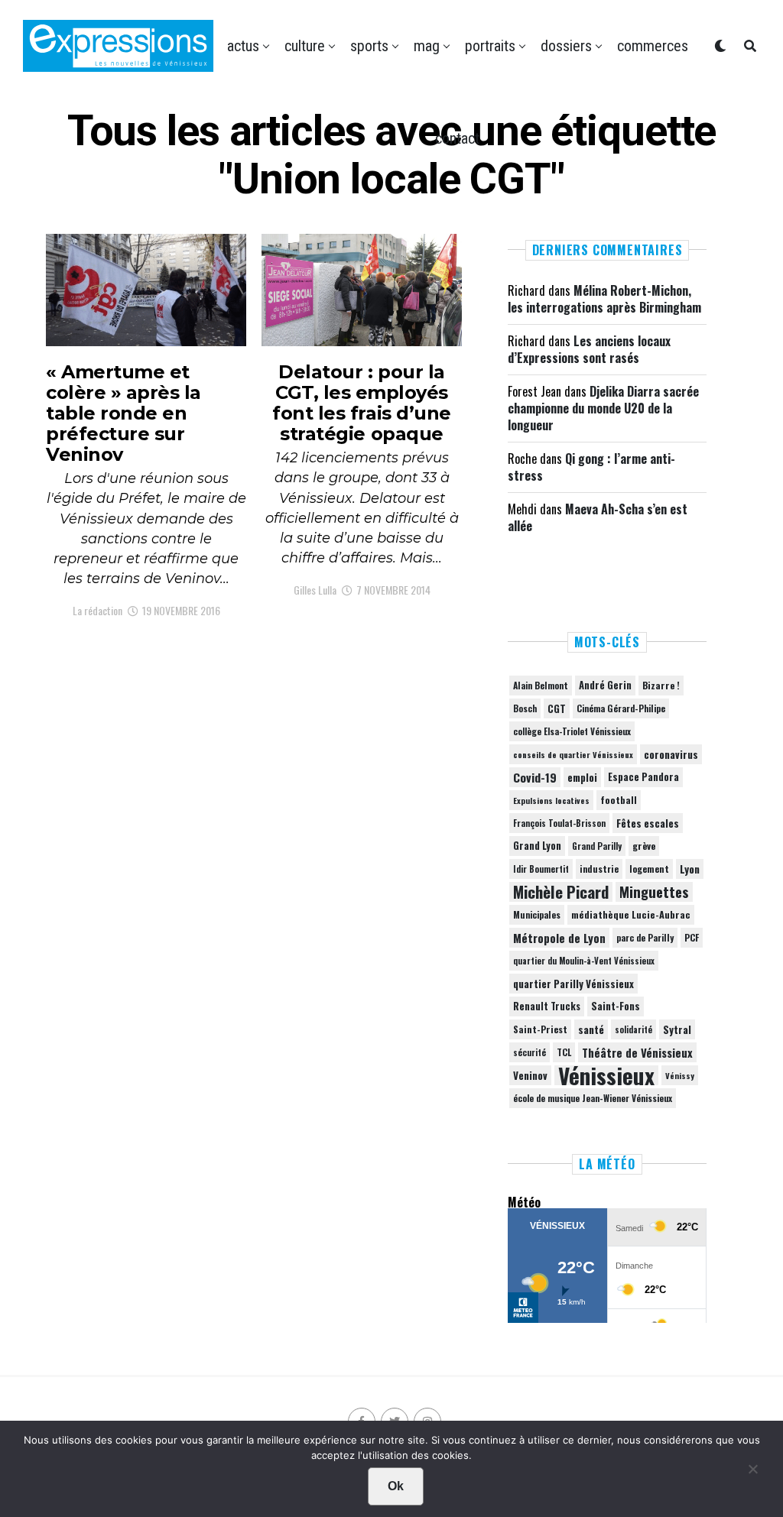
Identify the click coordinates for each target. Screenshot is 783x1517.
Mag (427, 46)
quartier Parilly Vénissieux (573, 983)
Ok (396, 1486)
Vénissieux (606, 1075)
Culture (304, 46)
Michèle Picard (561, 892)
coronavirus (671, 754)
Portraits (490, 46)
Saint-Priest (540, 1029)
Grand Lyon (537, 845)
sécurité (529, 1052)
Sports (369, 46)
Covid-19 (535, 777)
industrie (599, 868)
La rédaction (97, 610)
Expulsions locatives (551, 800)
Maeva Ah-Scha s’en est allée (597, 517)
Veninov (530, 1075)
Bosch (525, 708)
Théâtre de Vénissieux (637, 1052)
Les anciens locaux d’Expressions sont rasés (589, 349)
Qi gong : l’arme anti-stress (591, 467)
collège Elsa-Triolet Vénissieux (572, 730)
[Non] (752, 1472)
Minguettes (654, 892)
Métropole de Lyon (559, 937)
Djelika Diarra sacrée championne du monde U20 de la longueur (603, 408)
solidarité (633, 1029)
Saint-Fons (615, 1006)
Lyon (690, 869)
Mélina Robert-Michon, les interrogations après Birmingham (604, 298)
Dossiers (566, 46)
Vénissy (679, 1075)
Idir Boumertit (541, 869)
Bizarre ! (661, 685)
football (618, 800)
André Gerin (605, 685)
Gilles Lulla (315, 590)
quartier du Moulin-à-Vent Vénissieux (584, 961)
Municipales (536, 914)
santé (591, 1029)
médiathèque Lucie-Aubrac (630, 914)
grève (643, 845)
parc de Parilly (645, 937)
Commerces (652, 46)
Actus (243, 46)
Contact (457, 138)
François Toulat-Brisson (559, 823)
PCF (691, 938)
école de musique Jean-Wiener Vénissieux (592, 1097)
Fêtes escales (647, 823)
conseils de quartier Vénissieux (573, 754)
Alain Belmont (540, 685)
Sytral (677, 1029)
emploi (582, 777)
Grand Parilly (597, 846)
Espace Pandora (643, 777)
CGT (556, 708)
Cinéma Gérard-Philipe (621, 708)
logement (649, 869)
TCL (564, 1051)
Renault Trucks (546, 1006)
